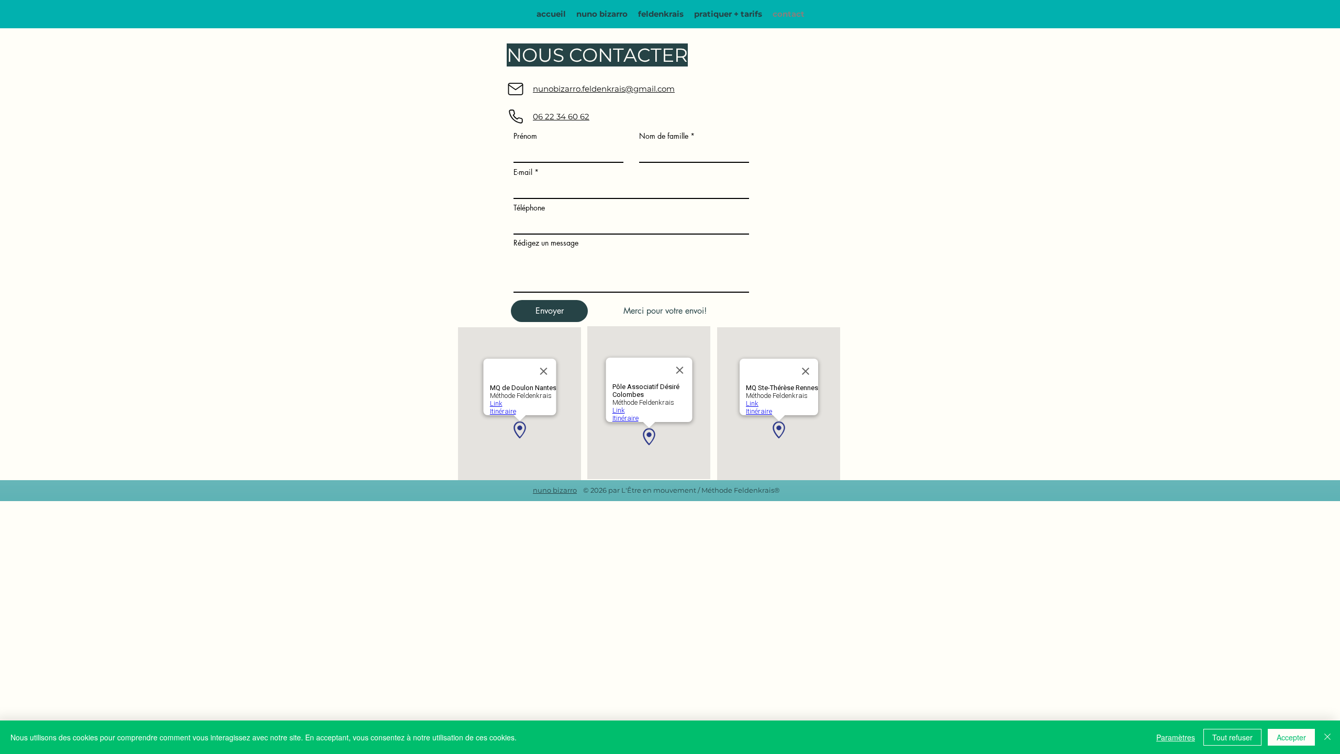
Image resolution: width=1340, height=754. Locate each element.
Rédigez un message (545, 243)
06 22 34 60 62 (561, 116)
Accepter (1291, 737)
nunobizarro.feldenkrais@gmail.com (604, 89)
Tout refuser (1232, 737)
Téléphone (529, 208)
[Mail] (515, 89)
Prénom (525, 136)
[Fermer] (1327, 737)
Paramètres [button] (1175, 737)
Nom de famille (663, 136)
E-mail (522, 172)
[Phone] (515, 116)
